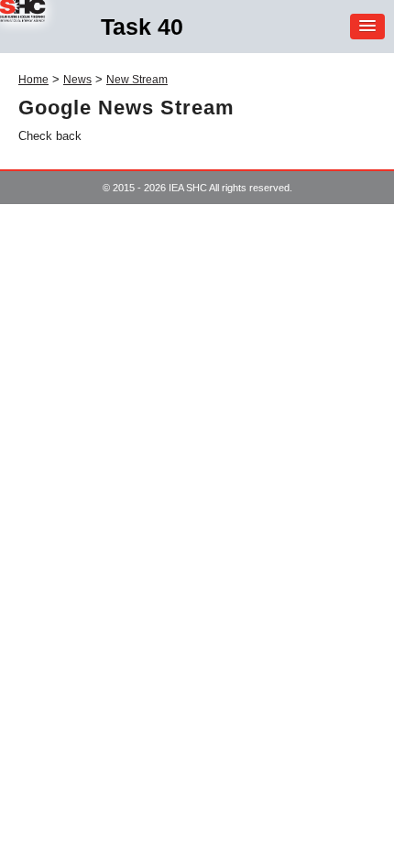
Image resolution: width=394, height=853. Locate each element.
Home (33, 79)
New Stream (137, 79)
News (77, 79)
